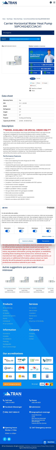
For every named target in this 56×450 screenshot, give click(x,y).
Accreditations (7, 339)
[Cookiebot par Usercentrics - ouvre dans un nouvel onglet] (48, 208)
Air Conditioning (7, 308)
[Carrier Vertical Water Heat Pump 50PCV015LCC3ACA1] (24, 279)
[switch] (21, 231)
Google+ (45, 83)
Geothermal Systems (9, 316)
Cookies (52, 446)
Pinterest (33, 85)
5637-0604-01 (12, 412)
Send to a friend (37, 88)
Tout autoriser (45, 241)
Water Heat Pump (18, 19)
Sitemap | (28, 446)
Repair (31, 318)
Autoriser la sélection (27, 241)
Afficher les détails (47, 236)
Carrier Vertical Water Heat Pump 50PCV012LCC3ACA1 (10, 290)
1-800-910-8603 (9, 402)
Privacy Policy (44, 446)
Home (4, 19)
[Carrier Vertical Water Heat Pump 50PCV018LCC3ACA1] (38, 279)
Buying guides (7, 344)
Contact (31, 339)
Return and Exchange (9, 347)
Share (38, 83)
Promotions (6, 333)
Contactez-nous (35, 446)
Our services (33, 308)
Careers (31, 336)
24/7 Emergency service (41, 427)
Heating (5, 310)
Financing (5, 341)
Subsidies (6, 336)
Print (33, 91)
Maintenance (33, 316)
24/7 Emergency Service (13, 384)
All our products (8, 324)
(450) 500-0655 (36, 402)
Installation (32, 313)
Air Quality (6, 313)
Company (32, 333)
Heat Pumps (10, 19)
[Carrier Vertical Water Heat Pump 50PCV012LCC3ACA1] (10, 279)
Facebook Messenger (13, 407)
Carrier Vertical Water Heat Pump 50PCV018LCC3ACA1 (39, 290)
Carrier (38, 78)
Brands (5, 318)
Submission (35, 407)
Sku (3, 46)
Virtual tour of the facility (36, 321)
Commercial (6, 321)
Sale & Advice (33, 310)
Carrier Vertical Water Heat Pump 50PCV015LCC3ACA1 (24, 290)
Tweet (32, 83)
